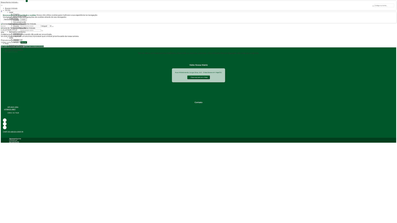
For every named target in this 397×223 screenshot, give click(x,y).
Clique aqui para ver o (199, 77)
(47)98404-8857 (10, 109)
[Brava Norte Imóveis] (198, 127)
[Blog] (198, 124)
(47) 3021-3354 (12, 107)
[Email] (198, 120)
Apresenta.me (15, 139)
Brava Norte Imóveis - (9, 2)
